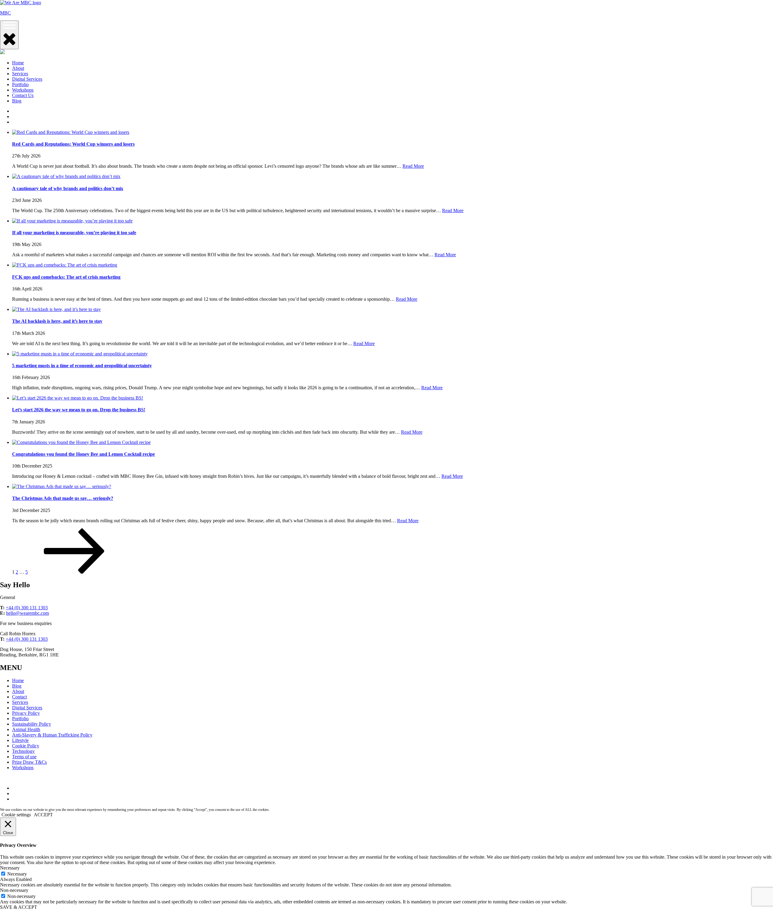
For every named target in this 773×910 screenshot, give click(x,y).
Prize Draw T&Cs (29, 762)
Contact (19, 696)
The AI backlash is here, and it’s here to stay (57, 321)
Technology (23, 751)
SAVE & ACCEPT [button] (18, 907)
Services (20, 73)
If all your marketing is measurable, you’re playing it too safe (74, 232)
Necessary (17, 873)
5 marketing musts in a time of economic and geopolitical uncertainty (82, 365)
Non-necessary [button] (14, 890)
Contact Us (23, 95)
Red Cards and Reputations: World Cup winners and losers (73, 144)
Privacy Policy (26, 713)
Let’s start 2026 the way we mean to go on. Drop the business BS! (78, 409)
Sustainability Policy (31, 724)
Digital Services (27, 79)
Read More (413, 166)
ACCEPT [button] (43, 814)
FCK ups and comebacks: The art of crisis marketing (66, 277)
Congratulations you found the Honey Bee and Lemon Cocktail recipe (83, 454)
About (18, 68)
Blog (16, 100)
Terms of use (24, 756)
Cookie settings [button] (16, 814)
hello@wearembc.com (27, 613)
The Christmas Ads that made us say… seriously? (62, 498)
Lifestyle (20, 740)
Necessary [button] (10, 867)
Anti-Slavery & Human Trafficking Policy (52, 734)
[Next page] (74, 572)
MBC (5, 12)
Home (18, 62)
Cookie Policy (25, 745)
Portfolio (20, 84)
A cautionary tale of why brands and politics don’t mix (67, 188)
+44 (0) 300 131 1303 (27, 607)
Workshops (23, 89)
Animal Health (26, 729)
